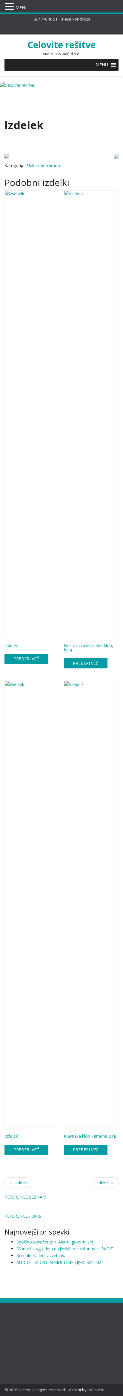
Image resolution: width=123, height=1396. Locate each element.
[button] (102, 65)
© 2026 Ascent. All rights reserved (34, 1389)
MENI (21, 7)
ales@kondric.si (75, 19)
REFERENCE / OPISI (23, 1216)
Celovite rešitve (61, 45)
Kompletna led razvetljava (41, 1255)
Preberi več (26, 659)
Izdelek (18, 1182)
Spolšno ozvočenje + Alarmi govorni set (54, 1242)
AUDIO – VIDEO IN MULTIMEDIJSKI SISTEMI (59, 1262)
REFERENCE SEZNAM (25, 1197)
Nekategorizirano (43, 165)
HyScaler (95, 1389)
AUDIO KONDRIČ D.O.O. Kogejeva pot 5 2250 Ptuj (28, 1331)
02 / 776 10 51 (45, 19)
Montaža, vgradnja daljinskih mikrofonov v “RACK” (64, 1248)
